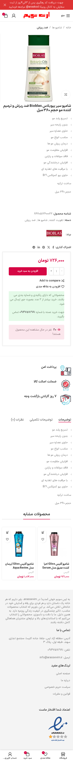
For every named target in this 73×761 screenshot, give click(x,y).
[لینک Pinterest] (43, 247)
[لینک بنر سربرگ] (42, 5)
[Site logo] (36, 15)
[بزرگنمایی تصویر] (65, 94)
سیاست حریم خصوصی (57, 687)
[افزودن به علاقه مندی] (43, 539)
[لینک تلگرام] (33, 247)
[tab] (64, 420)
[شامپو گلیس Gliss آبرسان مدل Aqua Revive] (19, 544)
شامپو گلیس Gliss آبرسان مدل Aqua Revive (19, 566)
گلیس (66, 572)
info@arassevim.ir (51, 658)
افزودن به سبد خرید (27, 271)
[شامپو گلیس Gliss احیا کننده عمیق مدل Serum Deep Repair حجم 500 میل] (54, 544)
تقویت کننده (56, 220)
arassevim (30, 599)
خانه (68, 28)
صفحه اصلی (63, 674)
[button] (43, 532)
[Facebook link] (53, 247)
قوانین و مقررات (61, 694)
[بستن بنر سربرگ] (5, 5)
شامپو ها (57, 28)
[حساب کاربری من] (14, 16)
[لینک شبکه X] (48, 247)
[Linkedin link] (38, 247)
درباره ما (65, 680)
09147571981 (27, 312)
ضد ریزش (42, 28)
